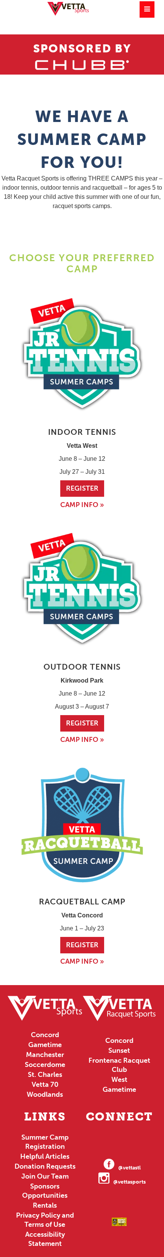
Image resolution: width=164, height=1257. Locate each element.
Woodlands (45, 1094)
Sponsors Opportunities (45, 1191)
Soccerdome (45, 1064)
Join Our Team (45, 1176)
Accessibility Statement (45, 1239)
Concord (45, 1035)
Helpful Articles (44, 1156)
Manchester (45, 1054)
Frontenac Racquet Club (119, 1065)
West (119, 1079)
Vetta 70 (45, 1084)
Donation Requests (45, 1166)
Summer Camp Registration (45, 1142)
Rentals (45, 1205)
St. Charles (45, 1074)
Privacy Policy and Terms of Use (45, 1220)
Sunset (119, 1050)
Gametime (45, 1045)
